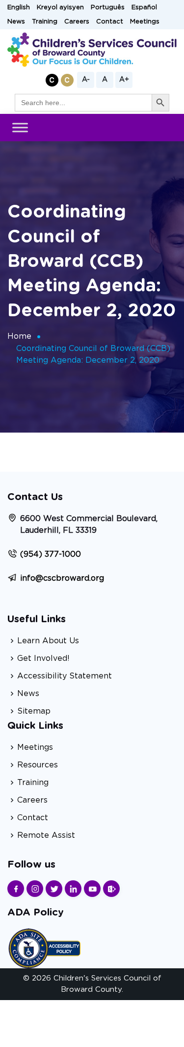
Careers (76, 22)
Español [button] (144, 7)
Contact (109, 22)
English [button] (18, 7)
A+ (124, 79)
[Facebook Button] (15, 888)
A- (86, 79)
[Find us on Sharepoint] (111, 888)
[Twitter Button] (54, 888)
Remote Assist (46, 835)
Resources (37, 765)
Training (44, 22)
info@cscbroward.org (62, 578)
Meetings (144, 22)
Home (19, 336)
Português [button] (108, 7)
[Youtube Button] (92, 888)
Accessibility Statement (64, 676)
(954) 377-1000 (50, 554)
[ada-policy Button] (44, 947)
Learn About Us (48, 641)
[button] (52, 80)
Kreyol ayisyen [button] (60, 7)
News (16, 22)
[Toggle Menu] (20, 127)
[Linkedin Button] (73, 888)
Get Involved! (43, 658)
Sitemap (34, 711)
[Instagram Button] (34, 888)
